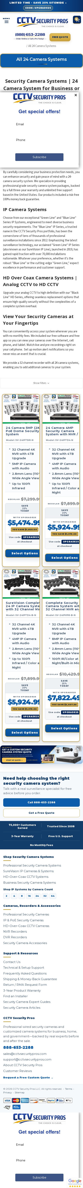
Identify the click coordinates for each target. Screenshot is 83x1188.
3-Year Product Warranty (22, 990)
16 (29, 896)
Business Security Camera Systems (29, 882)
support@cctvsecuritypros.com (27, 1059)
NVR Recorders (15, 931)
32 (45, 896)
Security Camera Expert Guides (26, 1002)
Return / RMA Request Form (25, 985)
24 (37, 896)
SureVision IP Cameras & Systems (28, 871)
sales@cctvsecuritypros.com (25, 1054)
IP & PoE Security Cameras (23, 920)
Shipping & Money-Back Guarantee (30, 979)
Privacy (7, 1092)
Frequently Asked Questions (25, 973)
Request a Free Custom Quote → (28, 1077)
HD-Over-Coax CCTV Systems (25, 877)
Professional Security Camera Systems (32, 865)
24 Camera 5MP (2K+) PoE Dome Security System (24, 431)
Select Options (24, 553)
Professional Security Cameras (26, 914)
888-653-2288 (18, 1047)
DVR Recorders (15, 937)
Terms (69, 1088)
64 (53, 896)
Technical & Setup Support (23, 967)
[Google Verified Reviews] (75, 1183)
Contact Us (11, 962)
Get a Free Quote (41, 812)
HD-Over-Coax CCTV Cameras (26, 926)
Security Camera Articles (21, 1008)
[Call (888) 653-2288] (30, 36)
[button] (41, 383)
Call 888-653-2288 (41, 802)
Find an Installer (15, 996)
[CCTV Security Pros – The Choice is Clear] (42, 22)
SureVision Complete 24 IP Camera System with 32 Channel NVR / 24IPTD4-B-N (24, 606)
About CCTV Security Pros (22, 1065)
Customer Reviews (17, 1071)
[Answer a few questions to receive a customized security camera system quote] (41, 754)
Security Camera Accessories (25, 943)
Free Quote (60, 37)
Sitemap (19, 1092)
